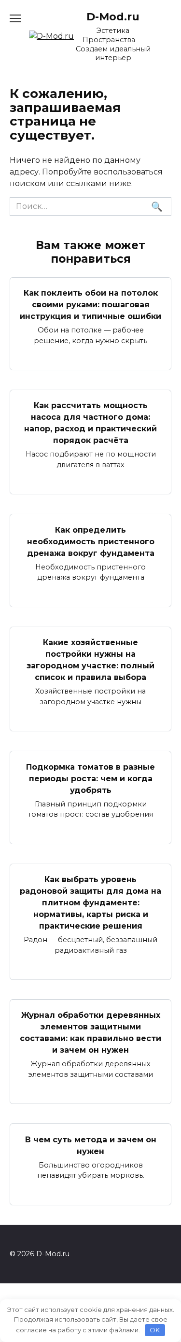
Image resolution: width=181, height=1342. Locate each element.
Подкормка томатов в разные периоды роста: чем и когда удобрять (90, 778)
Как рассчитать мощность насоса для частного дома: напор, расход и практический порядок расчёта (90, 423)
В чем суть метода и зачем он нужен (90, 1145)
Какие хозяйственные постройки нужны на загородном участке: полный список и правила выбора (90, 660)
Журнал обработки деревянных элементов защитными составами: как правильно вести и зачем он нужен (90, 1032)
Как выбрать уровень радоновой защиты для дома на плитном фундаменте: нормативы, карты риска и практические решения (90, 903)
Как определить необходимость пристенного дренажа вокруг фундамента (90, 541)
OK (155, 1330)
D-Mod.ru (112, 16)
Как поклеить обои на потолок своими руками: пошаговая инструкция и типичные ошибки (90, 304)
